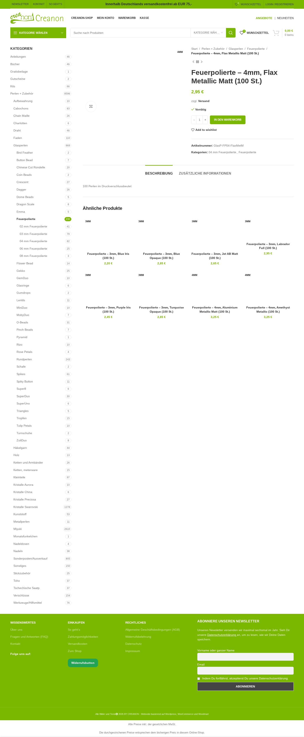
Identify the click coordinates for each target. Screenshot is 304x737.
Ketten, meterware (25, 470)
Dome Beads (25, 197)
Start (194, 48)
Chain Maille (21, 115)
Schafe (21, 366)
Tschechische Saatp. (26, 588)
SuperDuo (23, 396)
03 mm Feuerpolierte (33, 234)
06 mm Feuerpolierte (33, 248)
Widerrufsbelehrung (138, 636)
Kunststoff (19, 514)
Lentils (21, 300)
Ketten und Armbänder (28, 462)
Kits (12, 86)
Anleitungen (18, 56)
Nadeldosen (21, 543)
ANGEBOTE (264, 18)
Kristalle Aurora (23, 484)
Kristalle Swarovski (25, 507)
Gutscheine (17, 78)
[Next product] (202, 62)
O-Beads (22, 322)
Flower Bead (25, 263)
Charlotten (20, 123)
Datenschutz (133, 643)
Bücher (15, 64)
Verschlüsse (21, 595)
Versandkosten (77, 643)
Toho (16, 580)
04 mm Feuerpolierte (33, 241)
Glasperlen (20, 145)
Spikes (21, 374)
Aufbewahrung (22, 101)
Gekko (21, 270)
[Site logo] (37, 17)
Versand (203, 101)
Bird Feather (25, 152)
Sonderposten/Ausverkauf (30, 558)
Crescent (22, 182)
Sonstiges (19, 565)
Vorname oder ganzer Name (216, 650)
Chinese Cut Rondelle (31, 167)
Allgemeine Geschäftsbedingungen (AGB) (152, 629)
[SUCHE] (231, 33)
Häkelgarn (20, 447)
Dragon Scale (25, 204)
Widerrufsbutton (83, 662)
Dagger (21, 189)
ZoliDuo (22, 440)
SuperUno (23, 403)
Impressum (132, 651)
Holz (16, 455)
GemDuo (22, 278)
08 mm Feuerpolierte (33, 255)
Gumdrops (23, 292)
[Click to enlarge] (91, 106)
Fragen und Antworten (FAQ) (29, 636)
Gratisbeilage (19, 71)
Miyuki (17, 529)
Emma (21, 211)
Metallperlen (21, 521)
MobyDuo (23, 315)
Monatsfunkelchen (25, 536)
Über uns (16, 629)
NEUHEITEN (285, 18)
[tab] (159, 171)
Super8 (21, 388)
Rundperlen (24, 359)
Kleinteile (19, 477)
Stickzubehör (21, 573)
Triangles (23, 411)
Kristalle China (22, 492)
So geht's (74, 629)
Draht (17, 130)
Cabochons (20, 108)
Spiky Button (25, 381)
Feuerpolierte (26, 219)
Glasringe (23, 285)
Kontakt (15, 643)
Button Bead (25, 160)
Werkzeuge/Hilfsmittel (27, 602)
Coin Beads (24, 174)
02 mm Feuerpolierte (33, 226)
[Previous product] (193, 62)
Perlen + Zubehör (21, 93)
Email (201, 664)
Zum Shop (74, 651)
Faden (17, 138)
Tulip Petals (24, 425)
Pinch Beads (25, 329)
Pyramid (22, 337)
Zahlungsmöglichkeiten (83, 636)
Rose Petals (24, 351)
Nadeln (18, 551)
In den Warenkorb (227, 119)
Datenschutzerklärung (221, 634)
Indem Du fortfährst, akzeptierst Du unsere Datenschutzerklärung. (244, 678)
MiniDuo (22, 307)
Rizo (19, 344)
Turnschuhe (24, 433)
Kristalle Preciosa (24, 499)
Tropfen (22, 418)
